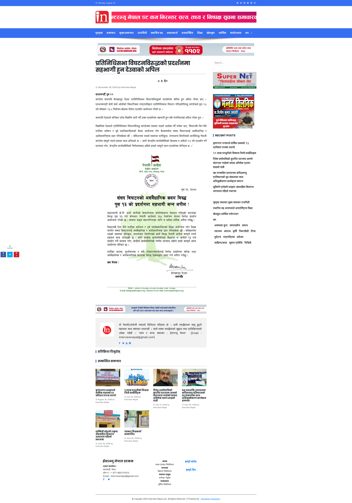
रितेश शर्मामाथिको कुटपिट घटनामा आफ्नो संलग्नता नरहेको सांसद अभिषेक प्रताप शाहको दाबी (165, 395)
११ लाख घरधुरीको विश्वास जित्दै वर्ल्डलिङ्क (136, 391)
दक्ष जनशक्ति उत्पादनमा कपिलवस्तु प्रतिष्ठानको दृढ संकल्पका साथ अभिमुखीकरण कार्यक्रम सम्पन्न (194, 395)
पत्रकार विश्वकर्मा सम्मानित (132, 433)
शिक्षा (200, 33)
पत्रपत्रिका (229, 237)
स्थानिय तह (157, 33)
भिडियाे (247, 242)
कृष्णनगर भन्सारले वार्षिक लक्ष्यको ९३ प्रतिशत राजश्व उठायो (106, 393)
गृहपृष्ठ (99, 33)
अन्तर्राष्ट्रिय (187, 33)
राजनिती (142, 33)
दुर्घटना (217, 237)
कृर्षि (235, 231)
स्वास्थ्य (218, 231)
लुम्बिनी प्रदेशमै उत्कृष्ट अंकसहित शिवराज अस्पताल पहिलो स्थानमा (107, 435)
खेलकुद (211, 33)
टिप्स (253, 231)
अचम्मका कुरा (221, 225)
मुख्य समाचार (126, 33)
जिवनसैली (244, 231)
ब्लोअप (240, 237)
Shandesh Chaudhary (210, 499)
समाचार (111, 33)
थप (247, 33)
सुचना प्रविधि (235, 242)
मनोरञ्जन (235, 33)
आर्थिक (222, 33)
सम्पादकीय (235, 225)
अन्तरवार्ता (172, 33)
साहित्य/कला (220, 242)
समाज (245, 225)
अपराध (227, 231)
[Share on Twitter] (10, 254)
